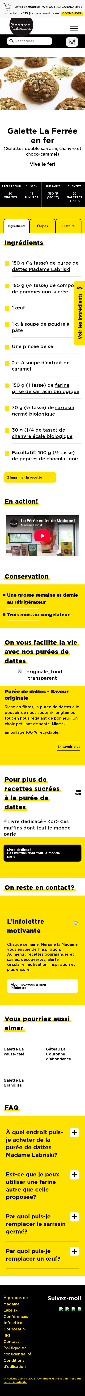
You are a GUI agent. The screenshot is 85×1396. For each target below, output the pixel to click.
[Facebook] (67, 1309)
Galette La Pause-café (14, 1051)
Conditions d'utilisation (52, 1379)
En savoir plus (68, 747)
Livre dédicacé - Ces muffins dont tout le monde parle (33, 853)
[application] (42, 535)
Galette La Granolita (14, 1083)
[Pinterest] (79, 1309)
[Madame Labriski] (21, 27)
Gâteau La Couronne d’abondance (56, 1054)
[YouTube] (73, 1309)
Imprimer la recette (25, 477)
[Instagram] (61, 1309)
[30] (21, 1040)
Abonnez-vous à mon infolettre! (28, 986)
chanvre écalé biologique (42, 436)
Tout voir (77, 792)
